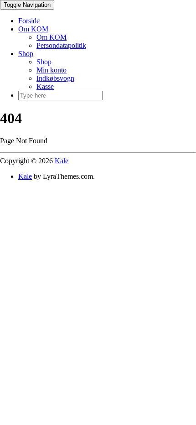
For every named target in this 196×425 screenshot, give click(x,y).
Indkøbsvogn (55, 78)
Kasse (45, 86)
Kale (61, 161)
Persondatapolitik (61, 45)
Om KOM (33, 29)
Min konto (51, 70)
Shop (25, 53)
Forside (29, 21)
